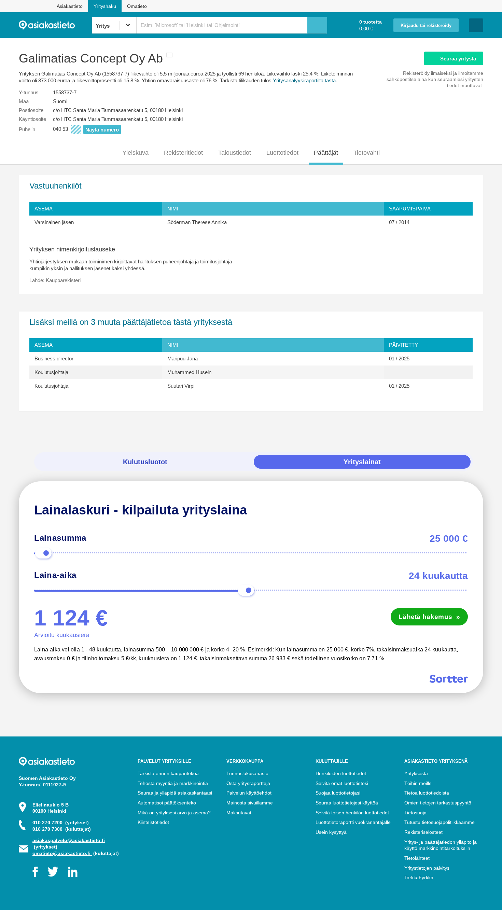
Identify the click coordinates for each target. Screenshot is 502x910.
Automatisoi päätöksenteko (167, 802)
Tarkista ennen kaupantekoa (168, 773)
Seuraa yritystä (458, 58)
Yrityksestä (416, 773)
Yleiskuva (135, 152)
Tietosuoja (415, 812)
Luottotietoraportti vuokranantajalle (353, 822)
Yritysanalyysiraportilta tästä (304, 80)
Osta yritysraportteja (248, 783)
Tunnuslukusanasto (247, 773)
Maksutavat (238, 812)
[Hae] (317, 25)
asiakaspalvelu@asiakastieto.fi (68, 840)
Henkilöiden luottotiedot (341, 773)
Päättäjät (326, 152)
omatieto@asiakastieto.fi (62, 853)
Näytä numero (102, 130)
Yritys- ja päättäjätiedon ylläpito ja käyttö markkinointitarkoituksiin (440, 845)
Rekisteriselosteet (423, 832)
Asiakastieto (70, 6)
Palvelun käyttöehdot (248, 793)
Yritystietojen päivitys (426, 868)
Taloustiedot (234, 152)
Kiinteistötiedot (153, 822)
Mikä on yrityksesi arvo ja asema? (174, 812)
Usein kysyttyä (331, 832)
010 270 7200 (60, 822)
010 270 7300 (61, 829)
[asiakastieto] (55, 25)
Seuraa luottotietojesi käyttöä (347, 802)
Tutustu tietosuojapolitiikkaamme (439, 822)
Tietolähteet (417, 858)
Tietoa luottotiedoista (426, 793)
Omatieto (137, 6)
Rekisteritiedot (183, 152)
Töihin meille (418, 783)
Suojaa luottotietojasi (338, 793)
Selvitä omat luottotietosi (342, 783)
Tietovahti (366, 152)
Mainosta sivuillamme (249, 802)
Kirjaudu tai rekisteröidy (426, 25)
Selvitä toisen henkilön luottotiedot (352, 812)
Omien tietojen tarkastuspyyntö (437, 802)
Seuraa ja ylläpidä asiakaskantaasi (175, 793)
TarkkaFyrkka (418, 877)
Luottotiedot (282, 152)
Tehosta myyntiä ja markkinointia (173, 783)
